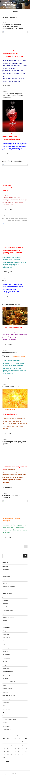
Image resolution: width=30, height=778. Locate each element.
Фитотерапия (6, 726)
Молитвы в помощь (8, 641)
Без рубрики (6, 576)
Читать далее (6, 85)
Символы (5, 692)
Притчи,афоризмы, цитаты (10, 675)
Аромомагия (5, 566)
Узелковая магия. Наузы (9, 719)
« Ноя (7, 761)
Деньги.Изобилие (7, 593)
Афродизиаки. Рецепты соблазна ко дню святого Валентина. (12, 95)
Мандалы (5, 631)
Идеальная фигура (7, 610)
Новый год (5, 648)
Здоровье (5, 603)
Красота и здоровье (8, 617)
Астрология (5, 569)
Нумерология (6, 654)
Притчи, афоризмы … (8, 671)
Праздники (5, 668)
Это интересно (6, 729)
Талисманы (5, 702)
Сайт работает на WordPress (10, 774)
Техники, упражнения (8, 716)
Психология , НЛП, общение (10, 682)
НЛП (3, 644)
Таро (3, 705)
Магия (4, 624)
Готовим (4, 590)
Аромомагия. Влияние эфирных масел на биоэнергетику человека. (12, 26)
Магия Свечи (6, 627)
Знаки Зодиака (6, 607)
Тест (3, 712)
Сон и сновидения (7, 699)
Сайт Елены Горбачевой (9, 3)
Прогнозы (5, 678)
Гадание (4, 583)
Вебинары (5, 580)
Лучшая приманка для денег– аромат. (14, 442)
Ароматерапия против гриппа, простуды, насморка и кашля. (14, 219)
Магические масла (10, 352)
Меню (16, 11)
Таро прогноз (6, 709)
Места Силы (6, 637)
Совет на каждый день (9, 695)
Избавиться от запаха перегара (11, 496)
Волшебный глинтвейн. (12, 161)
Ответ (4, 280)
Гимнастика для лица (8, 586)
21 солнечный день (10, 386)
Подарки (4, 661)
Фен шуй (4, 722)
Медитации (5, 634)
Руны (4, 685)
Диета (4, 597)
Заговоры (5, 600)
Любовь (4, 620)
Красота (4, 614)
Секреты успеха (7, 688)
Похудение (5, 665)
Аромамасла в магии (11, 304)
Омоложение (6, 658)
